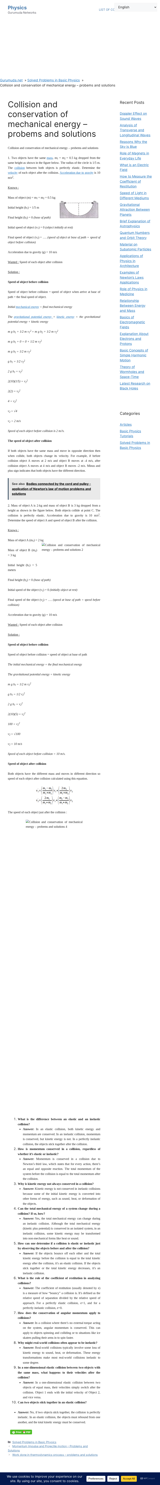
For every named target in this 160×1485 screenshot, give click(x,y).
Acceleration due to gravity (76, 172)
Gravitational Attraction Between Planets (135, 210)
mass (50, 158)
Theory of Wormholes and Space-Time (132, 372)
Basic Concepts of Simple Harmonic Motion (134, 355)
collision (19, 167)
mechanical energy (27, 306)
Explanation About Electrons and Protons (134, 339)
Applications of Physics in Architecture (131, 261)
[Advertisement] (80, 48)
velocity (13, 172)
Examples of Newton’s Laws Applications (132, 277)
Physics (17, 8)
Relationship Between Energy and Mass (132, 306)
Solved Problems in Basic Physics (34, 1442)
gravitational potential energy (33, 316)
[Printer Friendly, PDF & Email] (21, 1432)
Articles (126, 425)
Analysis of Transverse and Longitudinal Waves (135, 130)
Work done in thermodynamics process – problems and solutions (55, 1454)
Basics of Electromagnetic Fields (132, 322)
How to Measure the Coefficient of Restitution (136, 181)
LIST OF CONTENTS (113, 9)
